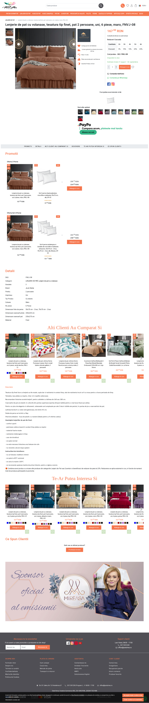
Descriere (76, 146)
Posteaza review (75, 550)
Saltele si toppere (105, 13)
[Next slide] (141, 358)
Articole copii (119, 13)
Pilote (88, 13)
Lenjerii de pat (25, 13)
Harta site (78, 668)
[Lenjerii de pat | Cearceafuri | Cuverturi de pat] (16, 5)
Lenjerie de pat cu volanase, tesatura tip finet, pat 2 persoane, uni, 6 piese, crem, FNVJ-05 (93, 514)
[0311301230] (123, 5)
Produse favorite (115, 674)
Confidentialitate (11, 671)
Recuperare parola (116, 668)
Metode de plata (46, 668)
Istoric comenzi (114, 671)
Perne (95, 13)
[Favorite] (127, 6)
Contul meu (113, 663)
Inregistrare (113, 666)
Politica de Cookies (12, 677)
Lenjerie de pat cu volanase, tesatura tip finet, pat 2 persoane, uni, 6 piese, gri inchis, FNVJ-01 (17, 514)
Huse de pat (36, 13)
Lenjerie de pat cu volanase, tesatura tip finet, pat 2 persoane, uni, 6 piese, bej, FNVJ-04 (68, 514)
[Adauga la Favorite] (27, 381)
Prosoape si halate (77, 13)
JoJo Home (30, 288)
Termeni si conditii (12, 668)
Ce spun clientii (114, 146)
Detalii (38, 146)
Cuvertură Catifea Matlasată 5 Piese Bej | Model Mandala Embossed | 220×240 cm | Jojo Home (93, 364)
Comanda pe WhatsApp (118, 78)
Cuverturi (65, 13)
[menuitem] (9, 32)
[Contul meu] (131, 6)
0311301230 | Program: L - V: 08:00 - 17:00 (80, 685)
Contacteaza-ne (80, 663)
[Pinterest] (76, 643)
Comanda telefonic (117, 74)
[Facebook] (109, 84)
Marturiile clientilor (12, 674)
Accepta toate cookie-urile (133, 695)
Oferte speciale (132, 13)
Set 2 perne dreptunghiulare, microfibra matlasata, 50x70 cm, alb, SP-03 (48, 195)
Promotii (28, 146)
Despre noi (9, 666)
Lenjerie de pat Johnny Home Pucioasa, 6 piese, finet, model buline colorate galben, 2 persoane (42, 364)
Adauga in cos (125, 67)
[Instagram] (113, 84)
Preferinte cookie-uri (12, 700)
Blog (141, 13)
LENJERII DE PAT (10, 20)
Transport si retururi (47, 671)
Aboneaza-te (42, 647)
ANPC (76, 671)
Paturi (57, 13)
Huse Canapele (47, 13)
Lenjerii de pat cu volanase (48, 281)
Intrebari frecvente (81, 666)
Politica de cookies (77, 695)
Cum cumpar (44, 663)
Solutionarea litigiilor (82, 674)
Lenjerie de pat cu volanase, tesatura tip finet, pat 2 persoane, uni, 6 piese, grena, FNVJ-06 (119, 514)
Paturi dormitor (12, 13)
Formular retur (10, 663)
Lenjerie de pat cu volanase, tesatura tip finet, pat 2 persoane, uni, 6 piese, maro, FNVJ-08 (20, 195)
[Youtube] (81, 643)
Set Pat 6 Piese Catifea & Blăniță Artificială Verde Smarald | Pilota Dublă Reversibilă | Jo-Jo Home (119, 363)
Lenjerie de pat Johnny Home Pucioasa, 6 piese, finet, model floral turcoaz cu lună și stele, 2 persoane (68, 364)
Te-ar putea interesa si (94, 146)
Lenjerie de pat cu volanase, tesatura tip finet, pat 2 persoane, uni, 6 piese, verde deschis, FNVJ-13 (17, 364)
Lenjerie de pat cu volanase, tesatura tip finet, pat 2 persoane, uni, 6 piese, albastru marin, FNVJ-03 (42, 515)
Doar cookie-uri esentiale (133, 700)
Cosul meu (44, 666)
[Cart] (136, 6)
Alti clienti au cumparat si (56, 146)
